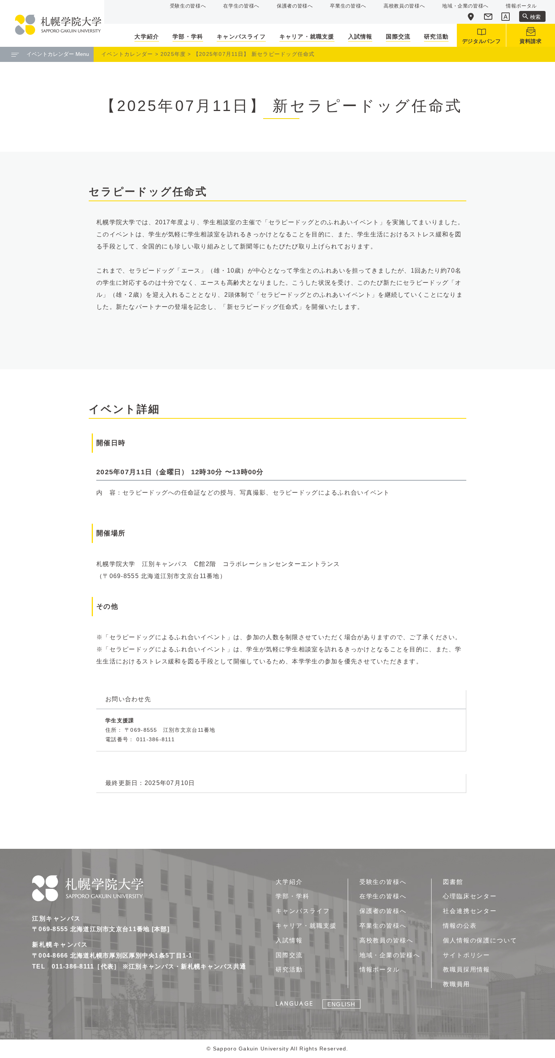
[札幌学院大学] (58, 25)
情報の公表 (460, 925)
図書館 (453, 882)
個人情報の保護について (480, 940)
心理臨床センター (470, 896)
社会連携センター (470, 911)
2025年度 (173, 54)
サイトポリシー (466, 955)
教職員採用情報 (466, 969)
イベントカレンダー (127, 54)
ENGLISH (341, 1004)
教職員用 (456, 984)
